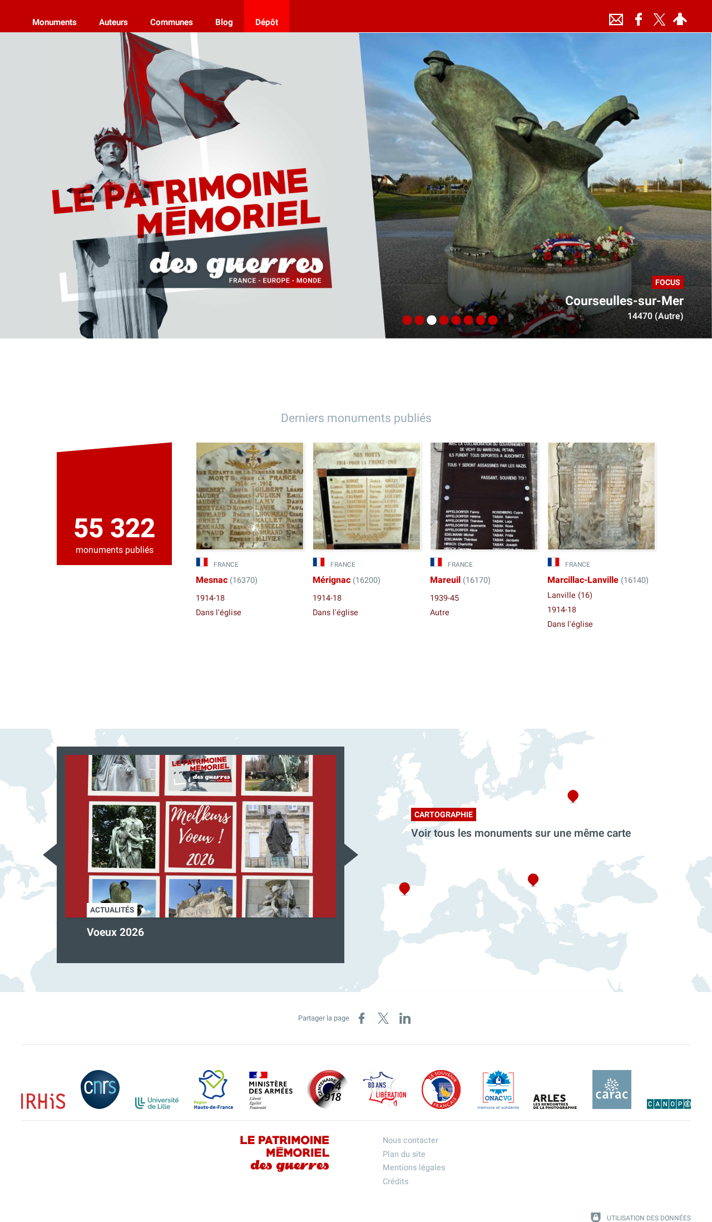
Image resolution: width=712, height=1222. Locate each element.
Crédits (395, 1181)
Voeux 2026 (115, 932)
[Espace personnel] (680, 16)
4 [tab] (441, 320)
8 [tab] (490, 320)
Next (351, 855)
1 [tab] (404, 320)
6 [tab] (465, 320)
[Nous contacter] (616, 16)
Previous (50, 855)
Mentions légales (414, 1168)
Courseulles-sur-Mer (624, 301)
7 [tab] (477, 320)
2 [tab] (416, 320)
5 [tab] (453, 320)
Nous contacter (410, 1140)
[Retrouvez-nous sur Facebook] (638, 16)
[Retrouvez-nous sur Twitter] (660, 16)
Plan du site (404, 1154)
